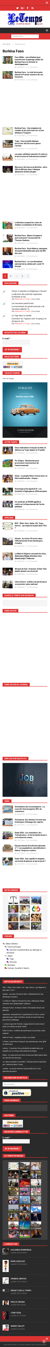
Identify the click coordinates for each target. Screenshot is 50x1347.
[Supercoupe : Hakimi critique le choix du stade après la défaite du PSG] (25, 1234)
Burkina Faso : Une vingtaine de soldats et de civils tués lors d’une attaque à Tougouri (29, 130)
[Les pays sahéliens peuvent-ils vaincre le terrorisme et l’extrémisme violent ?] (8, 157)
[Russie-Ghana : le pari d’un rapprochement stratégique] (25, 1217)
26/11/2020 (21, 256)
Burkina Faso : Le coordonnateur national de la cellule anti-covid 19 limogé (29, 263)
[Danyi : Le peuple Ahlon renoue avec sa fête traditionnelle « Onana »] (8, 478)
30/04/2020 (21, 269)
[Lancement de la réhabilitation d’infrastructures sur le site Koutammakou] (13, 917)
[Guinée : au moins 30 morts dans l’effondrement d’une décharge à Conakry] (8, 541)
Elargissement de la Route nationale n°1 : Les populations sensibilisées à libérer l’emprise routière (30, 848)
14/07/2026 (21, 864)
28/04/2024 (21, 228)
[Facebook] (27, 8)
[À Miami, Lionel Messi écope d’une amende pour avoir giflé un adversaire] (36, 1183)
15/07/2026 (21, 853)
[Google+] (22, 8)
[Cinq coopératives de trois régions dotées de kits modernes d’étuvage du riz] (25, 917)
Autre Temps (10, 442)
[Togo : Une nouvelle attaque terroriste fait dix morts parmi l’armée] (8, 144)
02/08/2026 (21, 814)
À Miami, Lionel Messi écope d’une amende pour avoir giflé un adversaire (24, 1043)
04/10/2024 (21, 148)
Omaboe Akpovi (18, 1278)
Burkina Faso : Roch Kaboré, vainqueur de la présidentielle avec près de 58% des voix (31, 251)
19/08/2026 (21, 453)
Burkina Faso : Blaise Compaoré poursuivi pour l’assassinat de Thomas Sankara (28, 238)
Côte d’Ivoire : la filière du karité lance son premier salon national (24, 1032)
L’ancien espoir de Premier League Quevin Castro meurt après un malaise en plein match (23, 1025)
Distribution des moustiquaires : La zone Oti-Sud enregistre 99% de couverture (30, 809)
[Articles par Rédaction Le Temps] (6, 1293)
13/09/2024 (21, 159)
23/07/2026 (21, 825)
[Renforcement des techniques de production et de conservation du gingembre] (36, 917)
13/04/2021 (21, 243)
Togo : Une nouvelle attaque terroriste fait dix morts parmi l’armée (28, 143)
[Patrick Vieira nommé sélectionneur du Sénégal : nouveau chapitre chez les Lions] (13, 1225)
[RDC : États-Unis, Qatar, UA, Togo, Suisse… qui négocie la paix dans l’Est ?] (8, 526)
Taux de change (8, 378)
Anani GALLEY (17, 1325)
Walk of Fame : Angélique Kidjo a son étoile (19, 1037)
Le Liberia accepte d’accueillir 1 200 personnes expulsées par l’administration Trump (24, 1063)
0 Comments (33, 67)
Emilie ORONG (18, 1301)
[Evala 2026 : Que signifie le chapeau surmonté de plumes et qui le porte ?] (8, 861)
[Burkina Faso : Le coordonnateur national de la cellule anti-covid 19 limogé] (8, 264)
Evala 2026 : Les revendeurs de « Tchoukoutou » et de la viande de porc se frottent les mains (31, 835)
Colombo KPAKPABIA (21, 1249)
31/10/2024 (21, 135)
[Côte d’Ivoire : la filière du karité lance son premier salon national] (8, 584)
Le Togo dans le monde (21, 315)
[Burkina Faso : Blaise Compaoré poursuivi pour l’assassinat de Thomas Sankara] (8, 238)
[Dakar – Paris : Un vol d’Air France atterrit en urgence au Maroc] (13, 1208)
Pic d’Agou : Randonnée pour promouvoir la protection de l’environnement (27, 463)
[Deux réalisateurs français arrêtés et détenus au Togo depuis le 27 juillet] (8, 450)
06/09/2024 (21, 174)
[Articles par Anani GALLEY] (6, 1329)
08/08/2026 (21, 494)
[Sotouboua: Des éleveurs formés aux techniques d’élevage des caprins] (8, 822)
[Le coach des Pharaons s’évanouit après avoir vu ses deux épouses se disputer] (36, 1217)
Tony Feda (16, 1312)
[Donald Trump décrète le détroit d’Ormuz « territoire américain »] (36, 1208)
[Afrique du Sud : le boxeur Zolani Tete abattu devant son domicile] (8, 571)
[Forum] (32, 8)
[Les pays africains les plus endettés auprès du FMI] (25, 1200)
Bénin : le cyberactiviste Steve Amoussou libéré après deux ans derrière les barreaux (25, 1056)
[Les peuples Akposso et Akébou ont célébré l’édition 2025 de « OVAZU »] (25, 909)
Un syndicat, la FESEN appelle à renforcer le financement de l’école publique (29, 504)
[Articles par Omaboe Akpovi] (6, 1282)
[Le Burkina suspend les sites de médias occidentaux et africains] (8, 225)
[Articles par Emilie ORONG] (6, 1303)
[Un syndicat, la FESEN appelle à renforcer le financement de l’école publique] (8, 504)
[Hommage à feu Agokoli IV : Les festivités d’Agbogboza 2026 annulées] (8, 491)
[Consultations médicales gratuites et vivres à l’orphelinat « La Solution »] (25, 900)
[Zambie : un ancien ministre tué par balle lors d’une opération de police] (13, 1200)
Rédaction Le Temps (22, 299)
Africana (8, 518)
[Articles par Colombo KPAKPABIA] (6, 1253)
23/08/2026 (21, 574)
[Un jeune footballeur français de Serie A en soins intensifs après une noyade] (13, 1234)
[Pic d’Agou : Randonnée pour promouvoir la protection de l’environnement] (8, 463)
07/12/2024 (21, 80)
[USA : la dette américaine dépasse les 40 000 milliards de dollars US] (36, 1200)
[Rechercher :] (25, 36)
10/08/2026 (21, 481)
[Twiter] (17, 8)
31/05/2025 (21, 67)
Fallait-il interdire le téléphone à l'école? (29, 291)
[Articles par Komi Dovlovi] (6, 1270)
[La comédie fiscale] (36, 926)
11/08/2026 (21, 468)
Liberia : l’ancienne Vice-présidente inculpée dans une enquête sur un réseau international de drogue (23, 1049)
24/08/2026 (21, 531)
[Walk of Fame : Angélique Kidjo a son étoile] (25, 1183)
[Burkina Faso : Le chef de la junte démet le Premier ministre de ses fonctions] (8, 75)
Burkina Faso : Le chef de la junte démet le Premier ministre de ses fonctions (29, 74)
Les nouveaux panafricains (23, 303)
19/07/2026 (21, 840)
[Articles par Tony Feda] (6, 1318)
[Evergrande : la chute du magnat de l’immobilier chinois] (25, 1208)
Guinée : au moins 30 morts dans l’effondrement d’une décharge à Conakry (29, 540)
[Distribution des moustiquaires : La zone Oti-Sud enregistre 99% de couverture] (8, 809)
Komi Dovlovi (18, 1261)
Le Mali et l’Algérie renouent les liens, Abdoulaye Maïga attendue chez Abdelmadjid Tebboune (30, 556)
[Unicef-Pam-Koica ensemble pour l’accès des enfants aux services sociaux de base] (36, 900)
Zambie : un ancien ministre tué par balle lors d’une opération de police (22, 1070)
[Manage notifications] (44, 1341)
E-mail (6, 338)
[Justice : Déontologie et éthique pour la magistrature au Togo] (13, 900)
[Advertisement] (25, 103)
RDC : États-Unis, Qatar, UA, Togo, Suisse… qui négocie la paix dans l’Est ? (31, 525)
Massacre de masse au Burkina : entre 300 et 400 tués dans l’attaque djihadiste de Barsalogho (31, 169)
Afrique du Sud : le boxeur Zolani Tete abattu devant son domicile (24, 1009)
